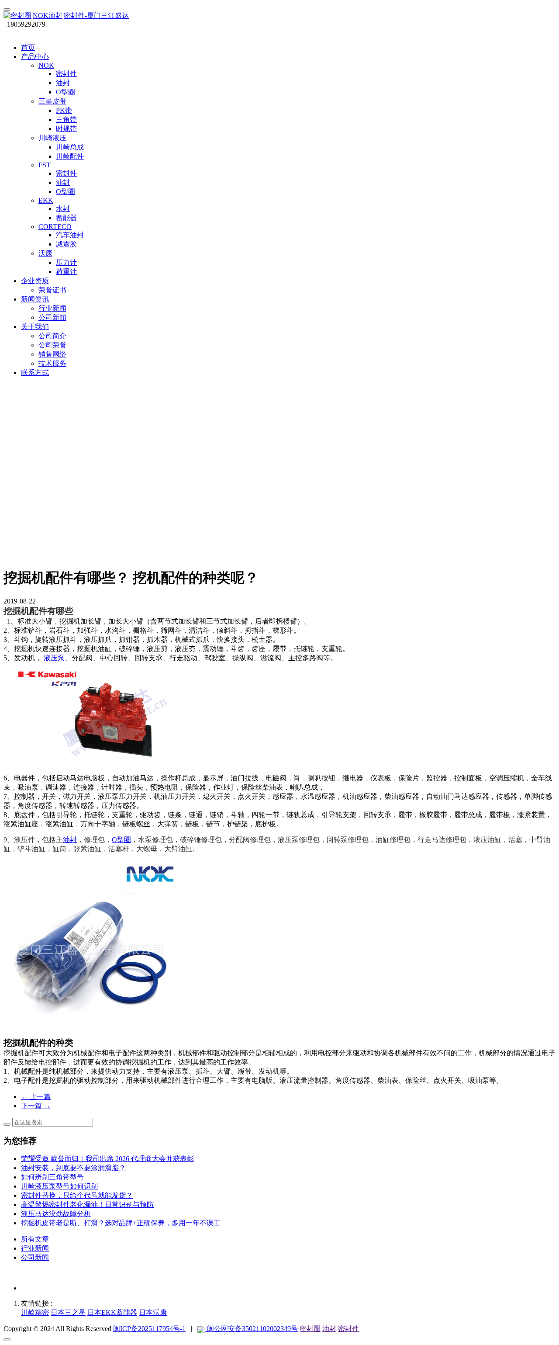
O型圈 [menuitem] (65, 92)
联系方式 (35, 372)
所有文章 (35, 1239)
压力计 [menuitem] (66, 262)
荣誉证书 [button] (52, 290)
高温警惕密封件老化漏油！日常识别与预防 (87, 1204)
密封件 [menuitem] (66, 73)
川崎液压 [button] (52, 138)
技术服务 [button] (52, 363)
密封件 (348, 1328)
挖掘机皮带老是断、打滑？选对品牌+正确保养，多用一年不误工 (121, 1223)
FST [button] (44, 165)
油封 (70, 839)
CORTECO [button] (55, 226)
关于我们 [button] (35, 326)
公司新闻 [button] (52, 317)
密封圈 (310, 1328)
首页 (28, 47)
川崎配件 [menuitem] (70, 156)
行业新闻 (35, 1248)
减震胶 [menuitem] (66, 244)
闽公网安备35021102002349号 (251, 1328)
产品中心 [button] (35, 56)
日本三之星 (68, 1312)
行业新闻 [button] (52, 308)
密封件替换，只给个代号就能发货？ (77, 1195)
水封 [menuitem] (63, 208)
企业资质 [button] (35, 280)
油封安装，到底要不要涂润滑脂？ (73, 1168)
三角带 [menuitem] (66, 119)
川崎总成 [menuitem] (70, 147)
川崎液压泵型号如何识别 (59, 1186)
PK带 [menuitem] (64, 110)
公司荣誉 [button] (52, 345)
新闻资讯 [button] (35, 299)
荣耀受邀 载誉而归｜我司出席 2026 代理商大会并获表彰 (107, 1158)
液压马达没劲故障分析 (56, 1213)
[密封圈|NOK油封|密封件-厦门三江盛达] (279, 16)
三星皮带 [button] (52, 101)
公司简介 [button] (52, 336)
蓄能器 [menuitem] (66, 218)
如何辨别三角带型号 (52, 1177)
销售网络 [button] (52, 354)
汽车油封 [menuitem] (70, 235)
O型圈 (121, 839)
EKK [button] (45, 200)
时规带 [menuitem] (66, 128)
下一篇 (36, 1105)
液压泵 (54, 658)
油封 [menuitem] (63, 83)
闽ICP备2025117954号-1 (149, 1328)
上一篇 (36, 1096)
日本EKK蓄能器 (112, 1312)
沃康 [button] (45, 253)
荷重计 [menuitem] (66, 271)
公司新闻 (35, 1257)
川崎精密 (35, 1312)
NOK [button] (46, 65)
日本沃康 (153, 1312)
